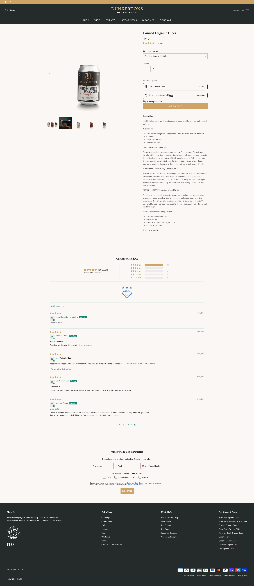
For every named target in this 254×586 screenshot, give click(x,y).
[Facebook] (6, 2)
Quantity (146, 63)
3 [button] (128, 425)
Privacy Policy (132, 484)
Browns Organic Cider (228, 525)
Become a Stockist (169, 533)
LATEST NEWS (129, 20)
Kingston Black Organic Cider (231, 533)
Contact (104, 541)
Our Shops (105, 517)
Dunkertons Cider (17, 569)
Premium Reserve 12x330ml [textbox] (156, 56)
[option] (88, 72)
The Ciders (165, 529)
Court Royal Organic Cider (229, 529)
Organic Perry (224, 537)
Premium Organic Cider (228, 545)
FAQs (103, 525)
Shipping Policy (188, 575)
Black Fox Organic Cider (229, 517)
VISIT (97, 20)
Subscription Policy (215, 575)
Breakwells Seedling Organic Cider (233, 521)
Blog (103, 533)
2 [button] (123, 425)
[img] (55, 313)
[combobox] (175, 56)
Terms (141, 484)
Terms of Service (229, 575)
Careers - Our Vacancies (111, 545)
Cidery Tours (106, 521)
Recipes (104, 529)
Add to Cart (175, 106)
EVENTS (110, 20)
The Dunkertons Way (169, 517)
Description (148, 116)
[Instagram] (10, 2)
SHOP (86, 20)
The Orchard (166, 525)
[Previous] (49, 72)
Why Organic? (167, 521)
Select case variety (150, 51)
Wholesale (105, 537)
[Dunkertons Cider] (127, 10)
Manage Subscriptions (170, 537)
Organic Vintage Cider (228, 541)
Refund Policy (201, 575)
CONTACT (165, 20)
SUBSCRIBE (127, 491)
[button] (149, 43)
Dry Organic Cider (226, 549)
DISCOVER (148, 20)
